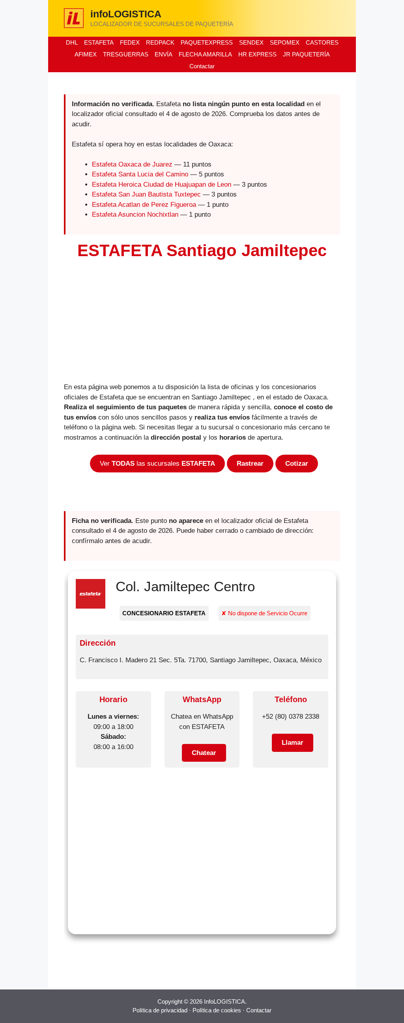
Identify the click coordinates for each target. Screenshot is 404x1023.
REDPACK (160, 42)
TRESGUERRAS (125, 54)
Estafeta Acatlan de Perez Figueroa (144, 204)
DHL (72, 42)
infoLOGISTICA (125, 13)
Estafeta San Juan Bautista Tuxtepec (146, 194)
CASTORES (322, 42)
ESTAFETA (99, 42)
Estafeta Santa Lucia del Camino (140, 174)
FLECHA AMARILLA (205, 54)
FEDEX (130, 42)
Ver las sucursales (157, 463)
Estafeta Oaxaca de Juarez (132, 164)
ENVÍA (163, 54)
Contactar (202, 66)
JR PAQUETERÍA (306, 54)
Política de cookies (217, 1010)
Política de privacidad (160, 1010)
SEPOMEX (284, 42)
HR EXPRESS (257, 54)
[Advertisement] (202, 323)
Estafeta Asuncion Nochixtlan (135, 214)
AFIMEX (86, 54)
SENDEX (251, 42)
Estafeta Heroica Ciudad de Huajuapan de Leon (161, 184)
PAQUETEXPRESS (207, 42)
